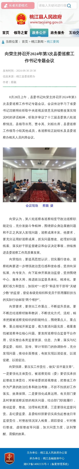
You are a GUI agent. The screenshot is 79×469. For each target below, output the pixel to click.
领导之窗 (21, 33)
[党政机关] (9, 458)
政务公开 (39, 33)
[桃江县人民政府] (39, 19)
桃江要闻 (53, 41)
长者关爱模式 (18, 5)
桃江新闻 (37, 41)
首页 (5, 33)
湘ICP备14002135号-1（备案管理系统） (47, 464)
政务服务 (57, 33)
